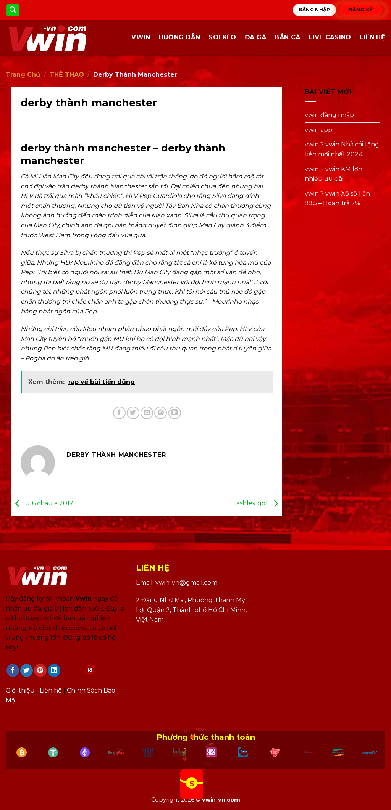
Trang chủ (23, 74)
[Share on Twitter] (133, 413)
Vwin (140, 37)
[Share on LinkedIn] (174, 413)
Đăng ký (361, 10)
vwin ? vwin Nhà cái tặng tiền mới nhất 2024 (342, 149)
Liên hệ (372, 37)
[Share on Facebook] (119, 413)
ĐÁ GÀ (256, 37)
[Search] (12, 10)
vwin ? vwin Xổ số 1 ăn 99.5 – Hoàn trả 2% (337, 198)
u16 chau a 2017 (48, 503)
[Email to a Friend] (147, 413)
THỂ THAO (67, 74)
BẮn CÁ (287, 37)
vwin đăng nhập (329, 115)
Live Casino (330, 37)
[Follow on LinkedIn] (54, 670)
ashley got (253, 503)
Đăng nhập (314, 9)
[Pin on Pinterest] (160, 413)
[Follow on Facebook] (12, 670)
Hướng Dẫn (179, 37)
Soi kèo (222, 37)
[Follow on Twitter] (26, 670)
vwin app (318, 129)
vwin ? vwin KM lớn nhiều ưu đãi (333, 174)
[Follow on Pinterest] (40, 670)
